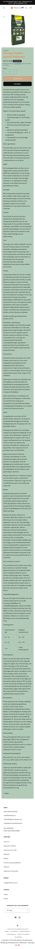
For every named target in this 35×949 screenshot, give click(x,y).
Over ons (6, 842)
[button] (4, 8)
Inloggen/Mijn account (11, 883)
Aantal (5, 68)
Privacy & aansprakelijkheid (12, 863)
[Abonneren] (28, 910)
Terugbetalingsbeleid (24, 931)
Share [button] (7, 793)
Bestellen (7, 854)
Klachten (6, 867)
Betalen (6, 858)
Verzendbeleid (18, 937)
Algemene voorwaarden (11, 871)
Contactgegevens (11, 934)
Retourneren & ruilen (10, 850)
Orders (6, 894)
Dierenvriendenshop (16, 929)
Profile (6, 898)
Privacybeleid (14, 931)
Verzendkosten (18, 63)
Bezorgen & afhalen (10, 846)
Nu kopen (17, 84)
